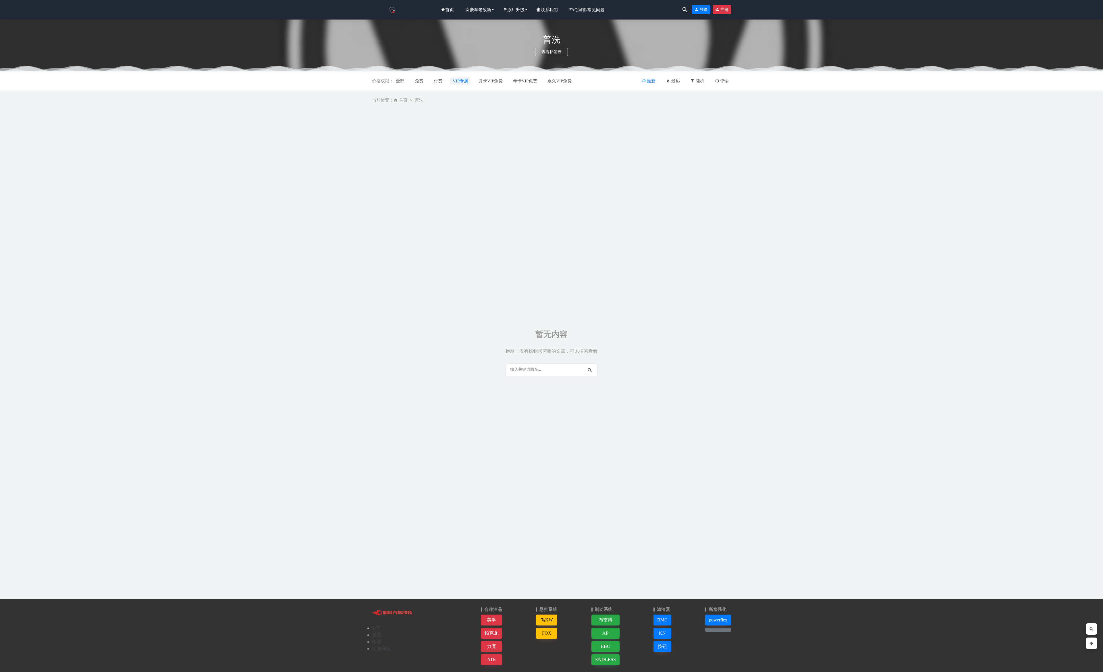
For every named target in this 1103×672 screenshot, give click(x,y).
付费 (438, 81)
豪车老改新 (480, 9)
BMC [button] (662, 619)
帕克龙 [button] (491, 633)
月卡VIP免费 (491, 81)
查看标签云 (551, 52)
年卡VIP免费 (525, 81)
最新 (650, 81)
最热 (675, 81)
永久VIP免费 (559, 81)
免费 (419, 81)
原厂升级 (515, 9)
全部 (400, 81)
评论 (724, 81)
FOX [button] (547, 633)
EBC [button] (605, 646)
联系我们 (549, 9)
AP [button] (605, 633)
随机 (699, 81)
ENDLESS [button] (605, 659)
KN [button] (662, 633)
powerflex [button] (718, 619)
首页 (449, 9)
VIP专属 (460, 81)
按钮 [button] (662, 646)
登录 (703, 9)
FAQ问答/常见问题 (587, 9)
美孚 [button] (491, 619)
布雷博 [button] (605, 619)
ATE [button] (491, 659)
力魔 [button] (491, 646)
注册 (723, 9)
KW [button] (549, 619)
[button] (718, 630)
